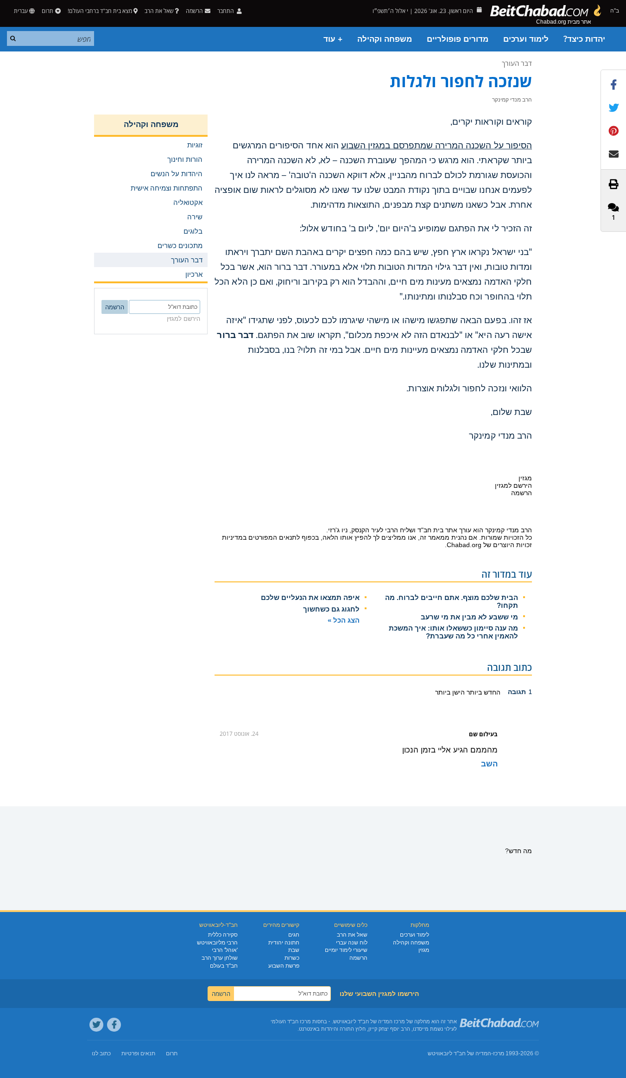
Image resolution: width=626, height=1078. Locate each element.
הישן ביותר (450, 692)
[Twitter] (96, 1025)
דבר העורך (517, 63)
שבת (293, 950)
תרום (47, 11)
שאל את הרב (159, 11)
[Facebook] (114, 1025)
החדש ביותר (482, 692)
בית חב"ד (430, 530)
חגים (293, 934)
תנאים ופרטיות (138, 1053)
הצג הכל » (344, 620)
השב (489, 763)
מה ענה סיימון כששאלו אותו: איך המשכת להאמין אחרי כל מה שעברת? (453, 632)
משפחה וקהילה (384, 39)
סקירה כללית (223, 934)
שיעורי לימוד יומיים (346, 950)
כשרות (292, 958)
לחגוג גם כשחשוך (331, 609)
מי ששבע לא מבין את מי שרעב (469, 617)
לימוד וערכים (526, 39)
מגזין (423, 950)
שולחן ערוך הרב (220, 958)
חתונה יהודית (283, 942)
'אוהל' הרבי (225, 950)
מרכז (498, 1053)
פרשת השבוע (283, 966)
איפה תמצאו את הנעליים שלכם (310, 597)
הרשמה (358, 958)
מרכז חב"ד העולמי (291, 1021)
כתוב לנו (101, 1053)
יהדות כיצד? (584, 39)
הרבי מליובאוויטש (217, 942)
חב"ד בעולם (224, 966)
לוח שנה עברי (351, 942)
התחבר (226, 11)
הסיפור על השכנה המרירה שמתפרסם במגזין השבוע (436, 146)
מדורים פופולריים (457, 39)
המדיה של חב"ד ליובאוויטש (459, 1053)
